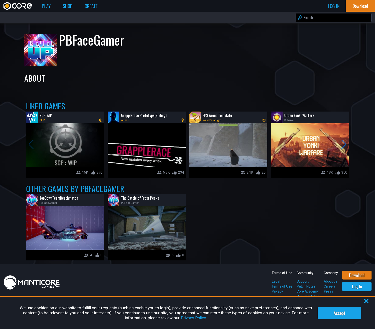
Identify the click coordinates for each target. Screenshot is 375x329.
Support (303, 281)
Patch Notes (306, 286)
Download (357, 275)
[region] (187, 313)
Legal (276, 281)
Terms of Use (282, 286)
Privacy (277, 291)
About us (330, 281)
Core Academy (308, 291)
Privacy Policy (193, 317)
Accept (339, 313)
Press (328, 291)
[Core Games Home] (18, 6)
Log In (357, 286)
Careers (330, 286)
